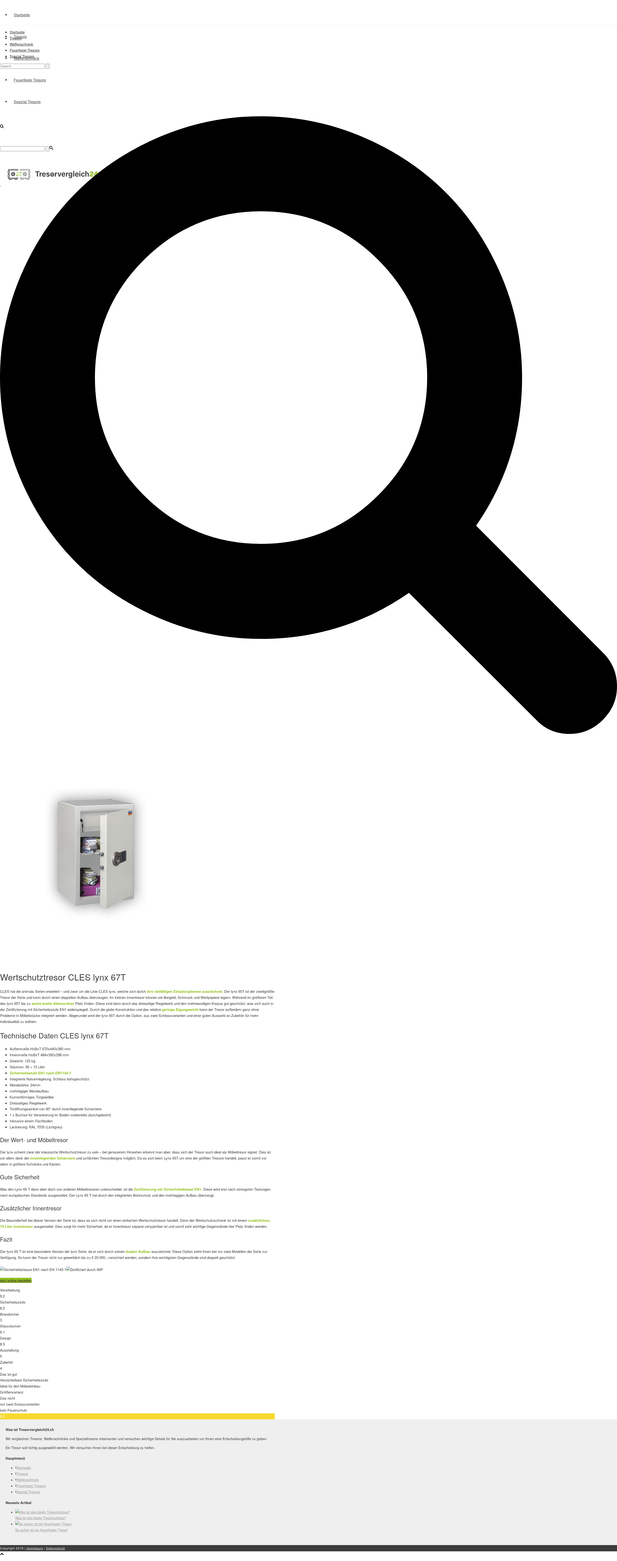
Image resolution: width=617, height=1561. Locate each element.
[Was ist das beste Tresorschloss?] (42, 1512)
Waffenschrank (21, 44)
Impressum (35, 1548)
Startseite (22, 15)
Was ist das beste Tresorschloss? (40, 1517)
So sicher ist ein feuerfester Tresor (41, 1529)
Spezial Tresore (22, 56)
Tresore (16, 38)
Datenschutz (55, 1548)
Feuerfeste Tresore (25, 50)
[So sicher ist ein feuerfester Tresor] (43, 1523)
